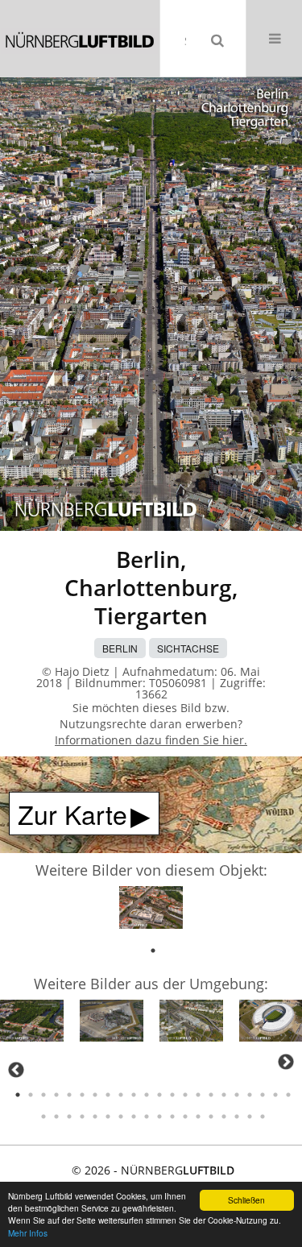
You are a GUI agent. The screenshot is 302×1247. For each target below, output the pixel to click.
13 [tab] (172, 1095)
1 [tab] (153, 950)
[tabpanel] (151, 910)
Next (286, 1062)
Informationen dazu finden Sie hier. (151, 740)
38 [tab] (237, 1116)
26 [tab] (82, 1116)
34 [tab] (185, 1116)
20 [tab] (262, 1095)
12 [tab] (159, 1095)
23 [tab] (43, 1116)
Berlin (120, 648)
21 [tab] (275, 1095)
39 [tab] (250, 1116)
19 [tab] (250, 1095)
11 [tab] (147, 1095)
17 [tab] (224, 1095)
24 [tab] (56, 1116)
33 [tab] (172, 1116)
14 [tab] (185, 1095)
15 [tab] (198, 1095)
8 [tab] (108, 1095)
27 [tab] (95, 1116)
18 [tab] (237, 1095)
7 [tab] (95, 1095)
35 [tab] (198, 1116)
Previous (16, 1070)
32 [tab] (159, 1116)
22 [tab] (288, 1095)
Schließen (246, 1200)
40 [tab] (262, 1116)
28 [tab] (108, 1116)
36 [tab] (211, 1116)
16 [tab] (211, 1095)
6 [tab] (82, 1095)
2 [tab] (31, 1095)
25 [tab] (69, 1116)
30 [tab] (134, 1116)
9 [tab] (121, 1095)
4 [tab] (56, 1095)
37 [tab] (224, 1116)
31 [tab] (147, 1116)
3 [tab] (43, 1095)
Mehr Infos (28, 1233)
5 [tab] (69, 1095)
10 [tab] (134, 1095)
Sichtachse (188, 648)
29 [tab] (121, 1116)
